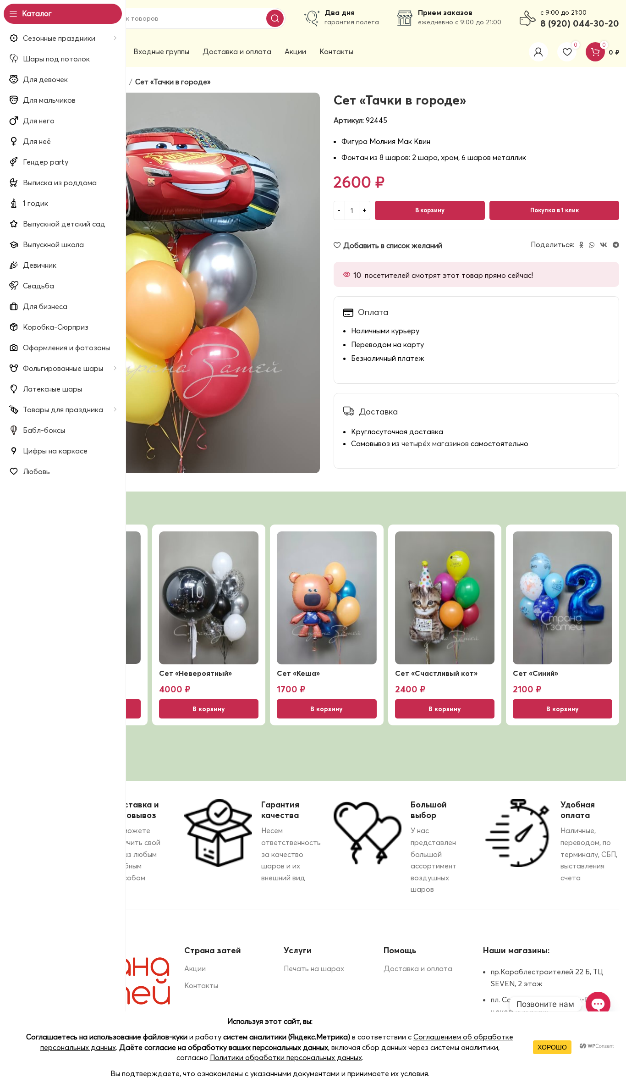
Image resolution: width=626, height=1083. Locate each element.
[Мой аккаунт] (538, 52)
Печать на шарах (314, 968)
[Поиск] (275, 18)
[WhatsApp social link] (591, 245)
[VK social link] (603, 245)
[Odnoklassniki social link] (581, 245)
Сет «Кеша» (298, 673)
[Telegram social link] (616, 245)
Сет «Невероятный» (195, 673)
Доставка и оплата (418, 968)
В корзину (430, 210)
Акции (195, 968)
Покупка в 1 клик (554, 210)
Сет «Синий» (535, 673)
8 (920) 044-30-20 (579, 23)
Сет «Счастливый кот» (436, 673)
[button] (208, 708)
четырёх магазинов (435, 443)
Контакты (201, 985)
